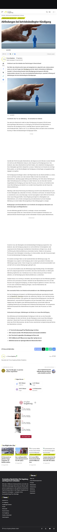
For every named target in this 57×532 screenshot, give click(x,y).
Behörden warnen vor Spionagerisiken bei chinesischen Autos (25, 340)
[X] (35, 383)
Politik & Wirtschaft (7, 454)
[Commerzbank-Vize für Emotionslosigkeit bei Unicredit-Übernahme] (49, 451)
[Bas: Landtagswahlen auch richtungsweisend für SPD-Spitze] (21, 451)
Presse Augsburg (11, 58)
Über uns (33, 475)
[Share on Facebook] (8, 54)
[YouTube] (50, 529)
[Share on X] (10, 54)
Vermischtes (21, 18)
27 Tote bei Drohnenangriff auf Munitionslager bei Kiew (24, 330)
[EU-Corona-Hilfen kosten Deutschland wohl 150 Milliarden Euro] (35, 451)
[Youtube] (35, 389)
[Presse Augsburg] (8, 12)
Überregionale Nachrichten (9, 18)
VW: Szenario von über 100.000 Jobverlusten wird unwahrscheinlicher (27, 332)
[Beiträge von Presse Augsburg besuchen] (3, 356)
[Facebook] (53, 356)
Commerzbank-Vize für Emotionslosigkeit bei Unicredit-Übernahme (49, 458)
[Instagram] (55, 356)
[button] (2, 12)
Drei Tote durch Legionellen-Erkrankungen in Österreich (24, 335)
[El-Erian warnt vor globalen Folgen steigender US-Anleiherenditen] (7, 451)
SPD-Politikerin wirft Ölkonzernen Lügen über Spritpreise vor (25, 338)
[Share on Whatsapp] (47, 349)
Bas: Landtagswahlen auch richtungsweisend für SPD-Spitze (21, 458)
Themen (5, 497)
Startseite (3, 15)
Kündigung (27, 69)
